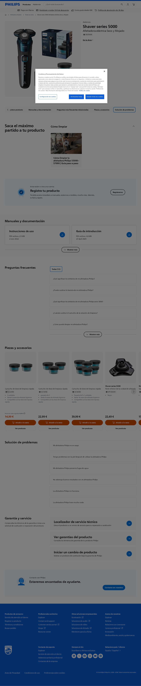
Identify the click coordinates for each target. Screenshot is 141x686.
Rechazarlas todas (76, 97)
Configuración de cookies (48, 97)
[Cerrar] (104, 71)
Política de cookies (84, 91)
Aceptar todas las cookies (95, 97)
